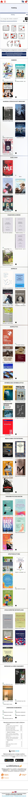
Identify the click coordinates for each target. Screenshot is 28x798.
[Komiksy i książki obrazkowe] (14, 39)
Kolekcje (15, 21)
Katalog (13, 14)
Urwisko (7, 741)
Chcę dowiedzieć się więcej (8, 795)
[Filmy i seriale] (21, 39)
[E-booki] (14, 31)
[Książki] (6, 31)
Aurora (7, 742)
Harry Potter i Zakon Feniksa (10, 729)
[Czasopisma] (6, 39)
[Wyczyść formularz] (24, 21)
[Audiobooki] (21, 31)
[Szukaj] (26, 18)
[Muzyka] (10, 46)
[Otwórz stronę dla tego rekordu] (8, 70)
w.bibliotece (6, 769)
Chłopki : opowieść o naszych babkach (12, 733)
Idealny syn (8, 746)
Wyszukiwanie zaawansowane (6, 21)
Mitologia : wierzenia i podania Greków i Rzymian (13, 725)
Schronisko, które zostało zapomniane (12, 738)
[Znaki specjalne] (26, 21)
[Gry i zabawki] (18, 46)
